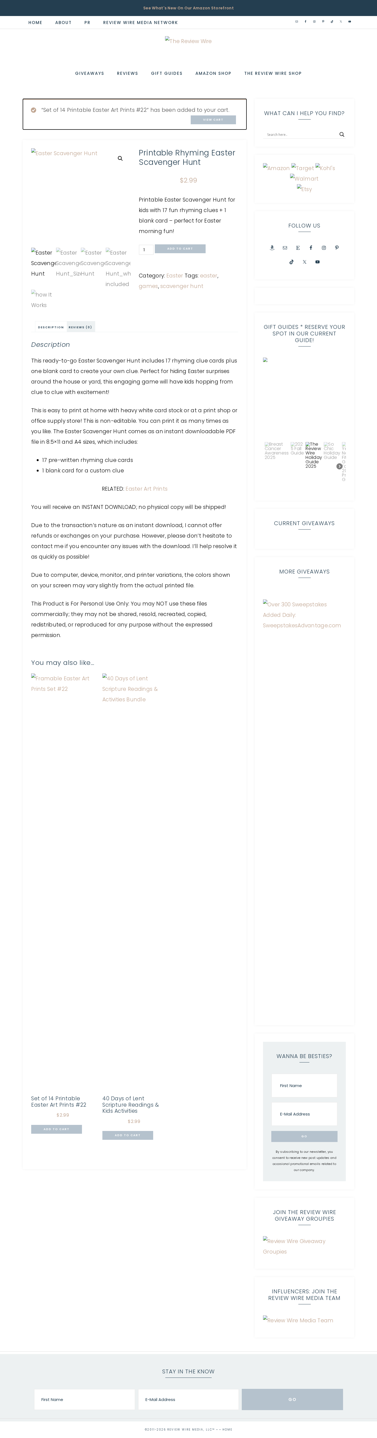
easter (208, 275)
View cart (213, 120)
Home (227, 1430)
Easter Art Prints (147, 489)
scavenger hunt (181, 286)
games (148, 286)
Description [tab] (51, 327)
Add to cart (180, 249)
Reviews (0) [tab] (80, 327)
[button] (120, 158)
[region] (304, 425)
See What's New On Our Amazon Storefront (188, 8)
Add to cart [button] (57, 1129)
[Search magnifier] (342, 134)
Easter (174, 275)
